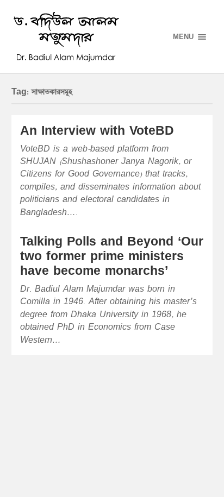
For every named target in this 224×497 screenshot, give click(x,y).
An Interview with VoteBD (97, 131)
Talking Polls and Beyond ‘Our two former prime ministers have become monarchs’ (111, 256)
